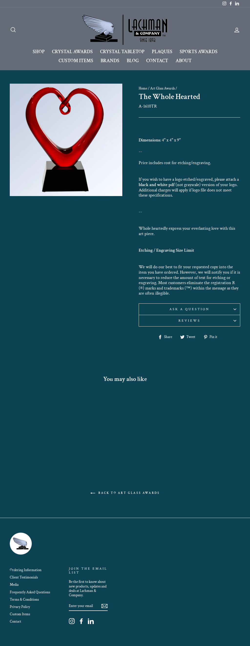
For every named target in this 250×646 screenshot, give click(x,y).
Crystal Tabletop (122, 52)
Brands (110, 61)
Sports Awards (199, 52)
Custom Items (76, 61)
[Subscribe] (104, 606)
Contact (157, 61)
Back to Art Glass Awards (128, 493)
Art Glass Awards (162, 88)
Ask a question (189, 309)
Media (14, 584)
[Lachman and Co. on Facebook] (81, 621)
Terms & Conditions (24, 599)
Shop (39, 52)
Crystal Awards (72, 52)
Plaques (162, 52)
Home (143, 88)
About (184, 61)
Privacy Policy (20, 606)
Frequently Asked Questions (30, 592)
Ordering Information (26, 569)
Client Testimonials (24, 577)
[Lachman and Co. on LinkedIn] (91, 621)
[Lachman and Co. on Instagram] (72, 621)
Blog (133, 61)
